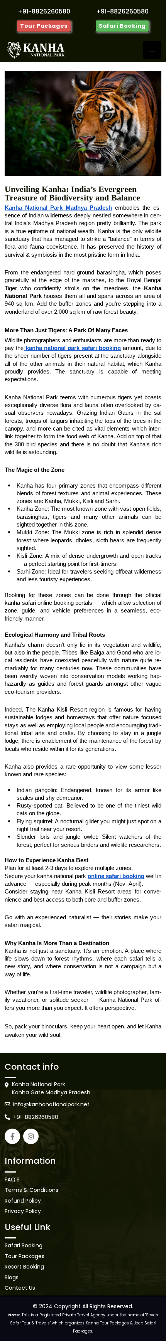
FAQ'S (12, 1179)
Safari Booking (122, 26)
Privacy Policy (23, 1211)
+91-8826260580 (35, 1117)
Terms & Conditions (31, 1190)
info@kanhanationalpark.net (51, 1104)
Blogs (12, 1277)
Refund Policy (23, 1201)
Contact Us (20, 1288)
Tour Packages (43, 26)
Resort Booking (24, 1266)
